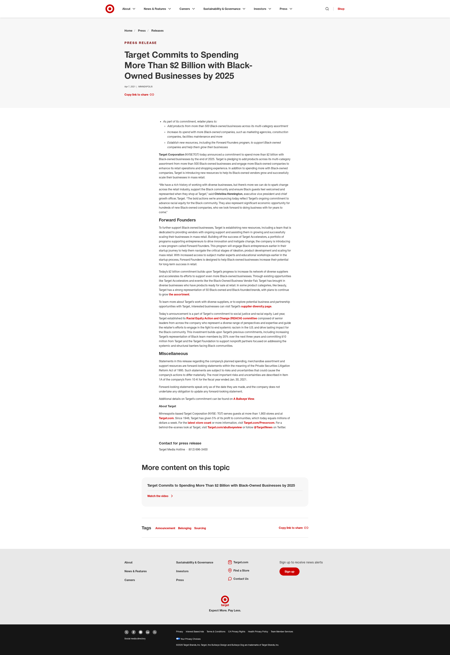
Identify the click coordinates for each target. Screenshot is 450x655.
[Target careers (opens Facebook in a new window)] (133, 632)
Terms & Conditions (216, 631)
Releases (157, 30)
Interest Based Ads (195, 631)
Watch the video (157, 496)
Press (283, 9)
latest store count (199, 422)
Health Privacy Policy (258, 631)
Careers (184, 9)
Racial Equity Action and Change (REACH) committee (221, 318)
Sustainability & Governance (221, 9)
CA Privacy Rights (236, 631)
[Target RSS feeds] (155, 632)
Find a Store (241, 570)
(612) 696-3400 (198, 449)
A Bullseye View (243, 399)
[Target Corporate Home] (109, 8)
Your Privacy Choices (190, 639)
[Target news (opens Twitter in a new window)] (126, 632)
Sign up (289, 571)
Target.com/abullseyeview (225, 427)
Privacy (179, 631)
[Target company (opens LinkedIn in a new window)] (148, 632)
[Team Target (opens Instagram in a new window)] (141, 632)
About (126, 9)
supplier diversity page (256, 306)
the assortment (179, 294)
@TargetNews (263, 427)
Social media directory (135, 638)
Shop (341, 9)
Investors (260, 9)
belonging (184, 528)
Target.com (166, 418)
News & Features (155, 9)
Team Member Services (282, 631)
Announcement (165, 528)
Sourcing (200, 528)
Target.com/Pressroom (259, 422)
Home (128, 30)
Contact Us (241, 578)
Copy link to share (136, 94)
